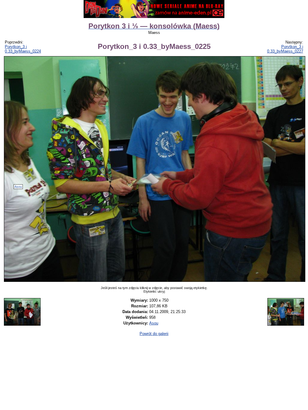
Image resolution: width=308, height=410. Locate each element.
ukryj (161, 291)
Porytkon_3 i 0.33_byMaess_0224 (23, 48)
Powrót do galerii (154, 333)
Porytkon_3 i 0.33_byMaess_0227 (285, 48)
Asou (18, 186)
